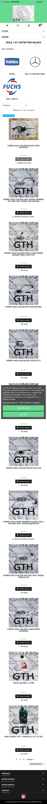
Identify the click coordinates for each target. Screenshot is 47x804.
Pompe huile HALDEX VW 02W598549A (23, 306)
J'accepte (23, 414)
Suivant (31, 759)
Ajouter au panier (23, 159)
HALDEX (12, 74)
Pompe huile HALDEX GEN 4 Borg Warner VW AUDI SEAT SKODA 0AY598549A (23, 200)
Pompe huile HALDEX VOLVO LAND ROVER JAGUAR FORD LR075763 (23, 254)
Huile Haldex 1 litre (23, 683)
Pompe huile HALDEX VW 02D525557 (23, 360)
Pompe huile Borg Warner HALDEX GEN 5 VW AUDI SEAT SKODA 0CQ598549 (23, 522)
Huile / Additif (12, 99)
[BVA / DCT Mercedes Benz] (35, 62)
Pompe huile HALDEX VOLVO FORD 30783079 (24, 146)
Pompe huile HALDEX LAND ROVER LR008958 (23, 630)
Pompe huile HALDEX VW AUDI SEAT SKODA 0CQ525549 (23, 576)
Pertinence (15, 105)
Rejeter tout (23, 408)
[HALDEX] (12, 62)
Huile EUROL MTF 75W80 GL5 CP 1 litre (23, 736)
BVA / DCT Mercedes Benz (35, 74)
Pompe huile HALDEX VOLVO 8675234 (23, 468)
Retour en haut (37, 764)
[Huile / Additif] (12, 87)
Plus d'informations (10, 402)
